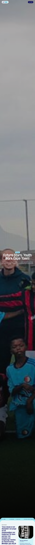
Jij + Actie (30, 2)
